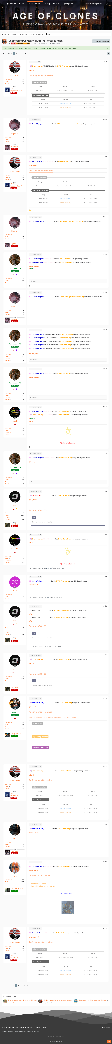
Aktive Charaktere (35, 717)
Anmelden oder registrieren (93, 4)
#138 (105, 824)
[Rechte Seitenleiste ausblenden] (109, 34)
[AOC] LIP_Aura (16, 889)
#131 (105, 491)
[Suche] (107, 3)
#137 (105, 766)
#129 (105, 407)
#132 (105, 535)
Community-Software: (56, 1039)
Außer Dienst (43, 875)
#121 (105, 62)
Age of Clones (35, 711)
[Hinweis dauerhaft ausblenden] (107, 48)
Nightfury (14, 146)
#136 (105, 698)
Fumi (32, 70)
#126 (105, 292)
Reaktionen (8, 79)
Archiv (10, 1004)
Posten (32, 510)
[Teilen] (108, 53)
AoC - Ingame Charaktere (41, 75)
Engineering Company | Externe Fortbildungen (23, 1000)
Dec (47, 646)
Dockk (48, 597)
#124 (105, 217)
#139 (105, 862)
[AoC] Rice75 (15, 734)
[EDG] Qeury (15, 851)
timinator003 (34, 166)
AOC (39, 510)
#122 (105, 119)
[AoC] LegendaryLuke (15, 90)
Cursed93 (49, 568)
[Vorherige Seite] (3, 53)
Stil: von (56, 1041)
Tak (31, 614)
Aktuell (32, 875)
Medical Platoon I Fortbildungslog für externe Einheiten (61, 1000)
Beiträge (7, 84)
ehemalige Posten (69, 717)
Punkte (7, 82)
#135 (105, 655)
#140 (105, 928)
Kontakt (48, 711)
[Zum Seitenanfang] (109, 1041)
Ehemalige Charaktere (52, 717)
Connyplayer (34, 266)
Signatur (34, 281)
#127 (105, 330)
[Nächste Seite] (25, 53)
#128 (105, 369)
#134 (105, 606)
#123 (105, 157)
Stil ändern (106, 1027)
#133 (105, 577)
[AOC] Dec (14, 524)
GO (44, 510)
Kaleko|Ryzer (12, 1002)
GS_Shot (33, 500)
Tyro (80, 1002)
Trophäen (8, 283)
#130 (105, 453)
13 (22, 53)
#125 (105, 254)
